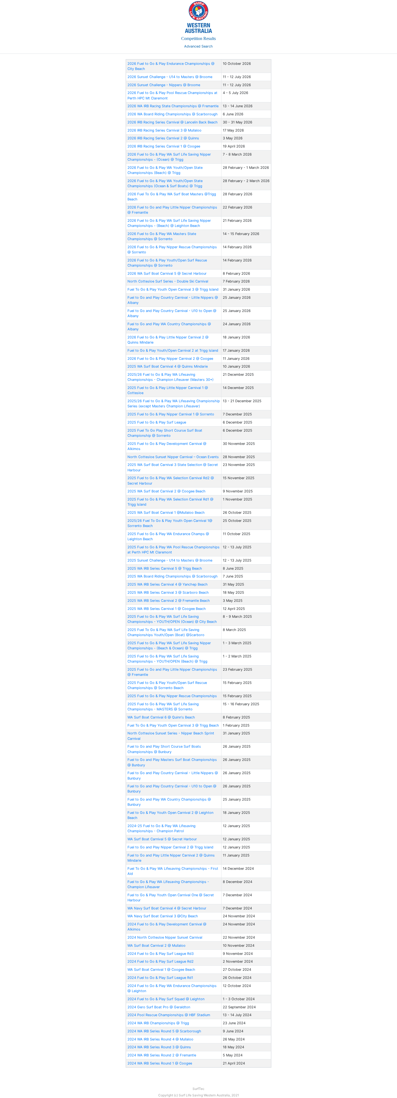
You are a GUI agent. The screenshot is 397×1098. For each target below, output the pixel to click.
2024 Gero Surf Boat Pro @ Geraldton (158, 1007)
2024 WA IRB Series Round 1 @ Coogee (159, 1063)
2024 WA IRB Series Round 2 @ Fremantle (161, 1055)
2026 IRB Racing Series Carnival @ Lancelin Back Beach (172, 122)
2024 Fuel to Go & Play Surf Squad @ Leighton (165, 999)
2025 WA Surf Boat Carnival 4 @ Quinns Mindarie (167, 366)
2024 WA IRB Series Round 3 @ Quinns (159, 1047)
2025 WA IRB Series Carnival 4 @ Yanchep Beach (167, 584)
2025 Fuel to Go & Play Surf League (156, 422)
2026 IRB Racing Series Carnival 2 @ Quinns (163, 138)
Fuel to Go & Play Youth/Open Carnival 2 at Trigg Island (172, 350)
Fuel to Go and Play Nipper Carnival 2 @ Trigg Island (170, 847)
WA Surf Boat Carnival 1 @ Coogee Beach (161, 970)
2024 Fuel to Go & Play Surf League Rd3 (160, 954)
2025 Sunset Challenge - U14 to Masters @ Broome (169, 560)
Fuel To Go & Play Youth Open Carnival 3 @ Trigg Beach (173, 725)
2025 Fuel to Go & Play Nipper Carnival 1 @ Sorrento (170, 414)
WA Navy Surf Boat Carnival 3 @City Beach (162, 916)
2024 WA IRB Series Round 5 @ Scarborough (164, 1031)
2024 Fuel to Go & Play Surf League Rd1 (160, 978)
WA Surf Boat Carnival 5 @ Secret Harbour (162, 839)
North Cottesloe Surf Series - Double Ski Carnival (167, 281)
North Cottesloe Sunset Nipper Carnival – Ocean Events (173, 457)
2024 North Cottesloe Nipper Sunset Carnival (164, 937)
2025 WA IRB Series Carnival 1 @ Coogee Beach (166, 609)
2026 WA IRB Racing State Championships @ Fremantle (172, 106)
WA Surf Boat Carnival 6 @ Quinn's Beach (161, 717)
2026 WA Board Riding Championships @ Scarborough (172, 114)
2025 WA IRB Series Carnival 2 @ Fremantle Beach (168, 601)
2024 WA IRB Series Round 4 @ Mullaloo (160, 1039)
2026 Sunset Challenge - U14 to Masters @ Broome (169, 77)
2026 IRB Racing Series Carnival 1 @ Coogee (163, 146)
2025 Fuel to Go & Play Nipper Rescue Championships (172, 696)
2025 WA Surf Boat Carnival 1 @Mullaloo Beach (166, 513)
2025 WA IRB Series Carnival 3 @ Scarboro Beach (168, 592)
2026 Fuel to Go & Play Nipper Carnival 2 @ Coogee (170, 359)
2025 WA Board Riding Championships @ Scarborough (172, 576)
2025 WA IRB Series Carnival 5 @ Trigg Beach (164, 568)
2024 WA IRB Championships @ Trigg (158, 1023)
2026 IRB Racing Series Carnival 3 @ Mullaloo (164, 130)
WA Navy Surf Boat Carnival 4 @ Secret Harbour (166, 908)
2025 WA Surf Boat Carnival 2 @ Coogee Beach (166, 491)
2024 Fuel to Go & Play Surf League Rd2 (160, 961)
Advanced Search (198, 46)
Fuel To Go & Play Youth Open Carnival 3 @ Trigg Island (172, 289)
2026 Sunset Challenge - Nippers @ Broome (163, 85)
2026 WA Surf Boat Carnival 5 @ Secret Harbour (167, 273)
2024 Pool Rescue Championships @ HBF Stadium (168, 1015)
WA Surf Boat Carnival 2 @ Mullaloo (156, 945)
